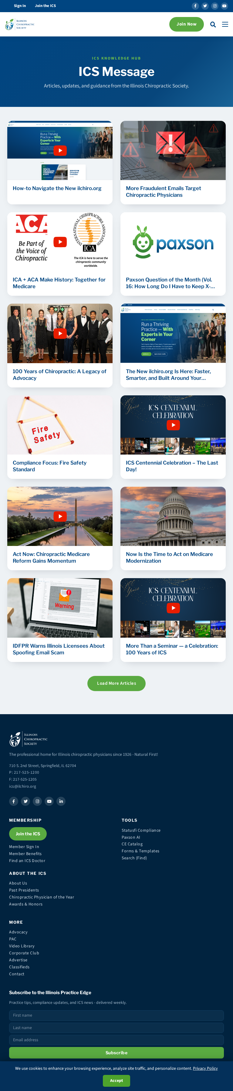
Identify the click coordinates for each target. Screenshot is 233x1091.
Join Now (187, 24)
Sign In (20, 6)
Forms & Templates (141, 851)
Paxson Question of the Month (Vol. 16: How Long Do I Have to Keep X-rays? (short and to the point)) (169, 283)
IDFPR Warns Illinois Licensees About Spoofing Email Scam (59, 649)
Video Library (22, 946)
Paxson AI (131, 837)
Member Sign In (24, 847)
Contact (17, 974)
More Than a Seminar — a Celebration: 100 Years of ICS (172, 649)
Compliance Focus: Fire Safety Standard (49, 466)
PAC (13, 939)
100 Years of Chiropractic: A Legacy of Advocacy (59, 374)
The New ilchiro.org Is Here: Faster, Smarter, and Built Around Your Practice (168, 374)
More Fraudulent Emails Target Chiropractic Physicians (163, 191)
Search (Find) (134, 858)
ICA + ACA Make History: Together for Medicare (59, 283)
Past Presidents (24, 890)
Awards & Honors (26, 904)
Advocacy (18, 932)
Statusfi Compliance (141, 830)
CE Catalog (132, 844)
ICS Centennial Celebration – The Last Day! (172, 466)
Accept (116, 1081)
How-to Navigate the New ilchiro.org (57, 188)
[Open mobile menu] (225, 24)
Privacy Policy (205, 1068)
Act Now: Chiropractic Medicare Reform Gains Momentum (51, 557)
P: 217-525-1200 (24, 772)
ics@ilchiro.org (22, 786)
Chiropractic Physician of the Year (41, 897)
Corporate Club (24, 953)
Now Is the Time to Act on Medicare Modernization (169, 557)
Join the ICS (45, 6)
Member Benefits (25, 854)
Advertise (18, 960)
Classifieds (19, 967)
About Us (18, 883)
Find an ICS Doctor (27, 861)
